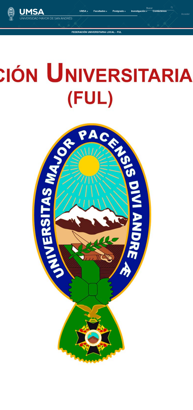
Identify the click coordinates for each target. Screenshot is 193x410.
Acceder (185, 14)
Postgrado (119, 11)
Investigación (139, 11)
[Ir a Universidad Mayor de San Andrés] (6, 8)
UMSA (84, 11)
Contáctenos (160, 11)
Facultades (100, 11)
